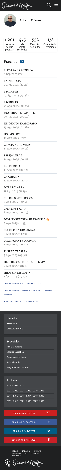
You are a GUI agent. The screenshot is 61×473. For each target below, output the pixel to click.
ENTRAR (13, 323)
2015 (22, 396)
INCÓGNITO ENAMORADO (20, 123)
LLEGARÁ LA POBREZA (18, 70)
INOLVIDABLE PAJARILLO (20, 113)
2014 (28, 396)
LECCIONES (11, 91)
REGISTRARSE (16, 329)
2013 (35, 396)
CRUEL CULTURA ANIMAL (20, 230)
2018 (41, 391)
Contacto (35, 453)
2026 (9, 385)
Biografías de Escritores (18, 367)
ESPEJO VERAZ (13, 155)
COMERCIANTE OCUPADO (20, 240)
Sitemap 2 (26, 451)
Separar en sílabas (15, 352)
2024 (22, 385)
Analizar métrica (14, 347)
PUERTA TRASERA (15, 251)
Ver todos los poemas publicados (22, 283)
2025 (15, 385)
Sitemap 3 (37, 451)
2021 (22, 391)
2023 (9, 391)
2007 (35, 401)
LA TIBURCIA (12, 81)
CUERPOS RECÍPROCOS (18, 198)
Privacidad (16, 453)
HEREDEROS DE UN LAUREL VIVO (25, 262)
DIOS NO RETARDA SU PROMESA (24, 219)
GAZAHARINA (12, 176)
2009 (22, 401)
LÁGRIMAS (11, 102)
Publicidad (16, 456)
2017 (9, 396)
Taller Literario (13, 362)
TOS (26, 453)
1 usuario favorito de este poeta (21, 301)
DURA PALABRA (14, 187)
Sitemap (15, 451)
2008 (28, 401)
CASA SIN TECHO (14, 208)
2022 (15, 391)
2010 (15, 401)
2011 (9, 401)
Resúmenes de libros (16, 357)
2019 (35, 391)
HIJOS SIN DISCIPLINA (18, 272)
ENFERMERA (12, 166)
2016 (15, 396)
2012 (41, 396)
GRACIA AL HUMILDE (17, 145)
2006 (41, 401)
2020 (28, 391)
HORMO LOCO (12, 134)
